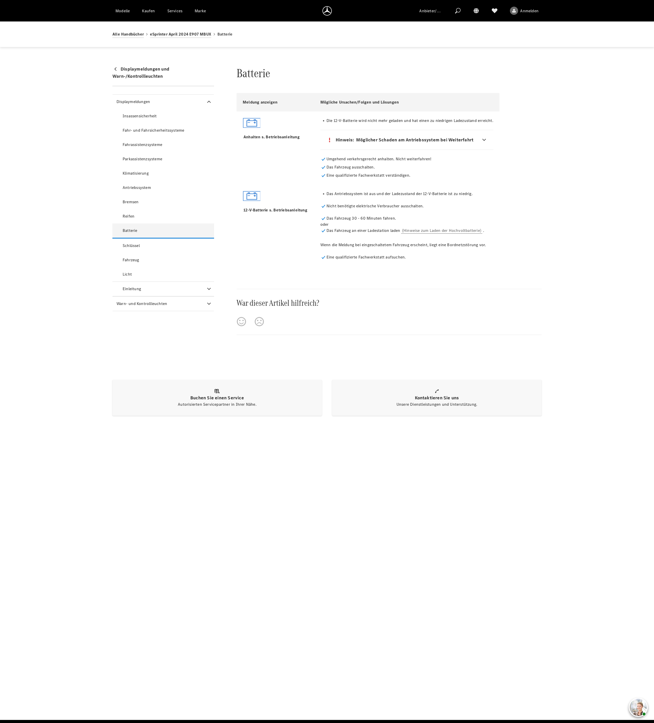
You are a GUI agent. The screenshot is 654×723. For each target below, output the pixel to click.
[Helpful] (241, 321)
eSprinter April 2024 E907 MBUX (180, 34)
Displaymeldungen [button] (133, 101)
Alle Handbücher (128, 34)
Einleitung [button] (132, 288)
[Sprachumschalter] (476, 11)
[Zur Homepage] (327, 11)
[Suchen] (458, 11)
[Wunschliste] (495, 11)
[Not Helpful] (259, 321)
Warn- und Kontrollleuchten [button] (141, 303)
